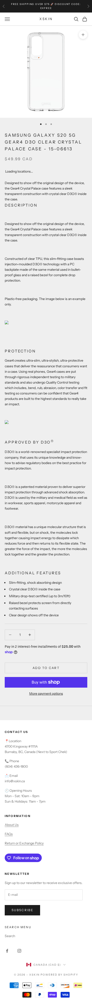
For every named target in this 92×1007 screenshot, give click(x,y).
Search (10, 936)
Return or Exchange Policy (24, 843)
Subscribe (22, 910)
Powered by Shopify (59, 974)
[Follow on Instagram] (19, 950)
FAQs (9, 834)
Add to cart (46, 668)
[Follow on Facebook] (7, 950)
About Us (12, 825)
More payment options (46, 693)
